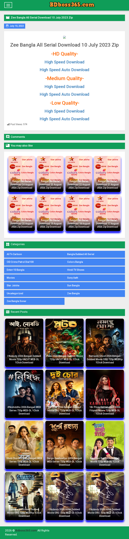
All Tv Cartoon (14, 254)
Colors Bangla (75, 262)
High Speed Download (64, 62)
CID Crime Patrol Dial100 (20, 262)
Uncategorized (15, 293)
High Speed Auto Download (64, 69)
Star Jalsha (13, 285)
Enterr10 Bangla (15, 269)
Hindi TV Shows (75, 269)
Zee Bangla (73, 293)
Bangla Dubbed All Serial (80, 254)
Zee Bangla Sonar (16, 301)
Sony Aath (72, 277)
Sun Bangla (73, 285)
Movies (11, 277)
